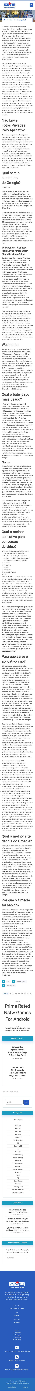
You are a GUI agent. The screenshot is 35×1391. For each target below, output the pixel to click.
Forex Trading (18, 1158)
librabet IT (18, 1166)
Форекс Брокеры (18, 1193)
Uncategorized (10, 986)
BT (18, 1143)
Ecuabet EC (18, 1146)
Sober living (18, 1181)
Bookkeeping (18, 1140)
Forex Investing (18, 1155)
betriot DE (18, 1137)
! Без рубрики (18, 1120)
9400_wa (18, 1126)
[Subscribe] (26, 1258)
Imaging (18, 1333)
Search (26, 1102)
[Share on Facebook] (10, 993)
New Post (18, 1172)
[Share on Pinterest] (16, 993)
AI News (18, 1134)
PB (18, 1178)
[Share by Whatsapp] (28, 993)
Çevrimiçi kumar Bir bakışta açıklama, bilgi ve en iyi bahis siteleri (17, 1230)
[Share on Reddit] (19, 993)
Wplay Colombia (18, 1190)
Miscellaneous (18, 1169)
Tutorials (18, 1184)
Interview (18, 1161)
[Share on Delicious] (22, 993)
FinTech (18, 1152)
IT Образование (18, 1164)
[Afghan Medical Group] (9, 5)
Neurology (18, 1337)
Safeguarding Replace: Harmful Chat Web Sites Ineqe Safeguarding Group (17, 1212)
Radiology (18, 1340)
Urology (17, 1335)
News (18, 1175)
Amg (8, 982)
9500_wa (18, 1129)
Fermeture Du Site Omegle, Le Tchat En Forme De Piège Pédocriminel (17, 1221)
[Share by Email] (31, 993)
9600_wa (18, 1131)
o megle (4, 458)
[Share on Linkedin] (25, 993)
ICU (18, 1330)
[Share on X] (13, 993)
